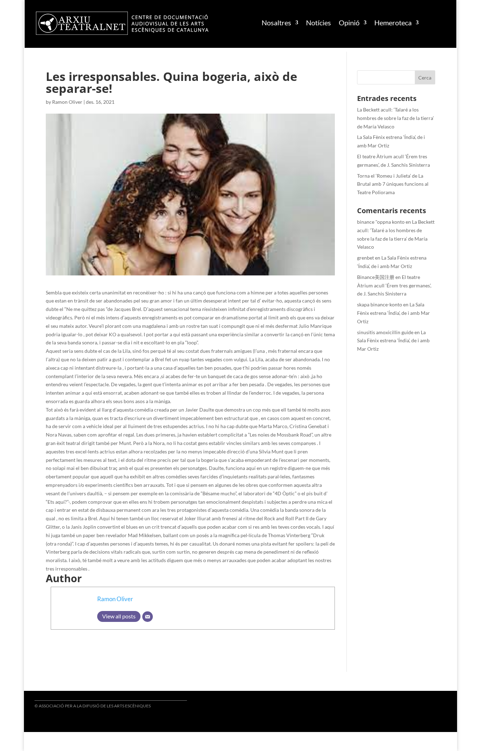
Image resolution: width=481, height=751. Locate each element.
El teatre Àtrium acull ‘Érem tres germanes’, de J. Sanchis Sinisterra (394, 285)
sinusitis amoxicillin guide (385, 332)
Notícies (318, 22)
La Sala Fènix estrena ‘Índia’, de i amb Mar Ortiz (393, 312)
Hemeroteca (393, 22)
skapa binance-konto (379, 304)
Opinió (349, 22)
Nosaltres (276, 22)
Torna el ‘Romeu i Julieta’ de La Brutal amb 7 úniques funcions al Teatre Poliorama (393, 184)
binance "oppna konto (381, 222)
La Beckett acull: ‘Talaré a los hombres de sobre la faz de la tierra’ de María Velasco (395, 118)
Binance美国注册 (375, 277)
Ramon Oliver (67, 102)
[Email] (147, 616)
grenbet (365, 258)
